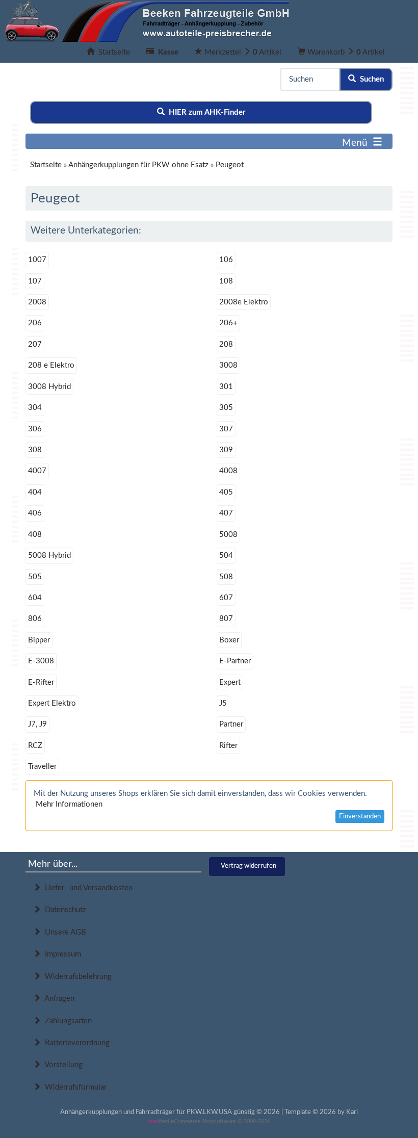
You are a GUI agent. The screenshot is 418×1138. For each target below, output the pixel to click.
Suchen (370, 79)
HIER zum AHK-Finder (205, 112)
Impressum (61, 954)
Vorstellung (62, 1065)
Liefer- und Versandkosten (87, 888)
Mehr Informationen (69, 804)
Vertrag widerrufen (248, 866)
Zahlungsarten (66, 1021)
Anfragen (57, 998)
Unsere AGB (63, 932)
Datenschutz (63, 910)
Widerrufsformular (74, 1087)
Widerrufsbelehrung (76, 976)
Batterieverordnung (75, 1043)
